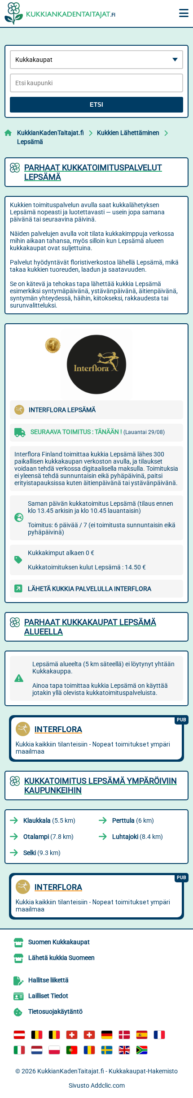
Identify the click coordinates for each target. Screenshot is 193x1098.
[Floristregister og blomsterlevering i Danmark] (124, 1034)
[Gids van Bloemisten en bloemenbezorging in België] (54, 1034)
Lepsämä (30, 141)
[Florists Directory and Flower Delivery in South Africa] (142, 1050)
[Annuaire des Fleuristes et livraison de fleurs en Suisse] (89, 1034)
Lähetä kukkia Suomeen (61, 957)
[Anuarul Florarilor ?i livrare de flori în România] (89, 1050)
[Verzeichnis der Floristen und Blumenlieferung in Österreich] (19, 1034)
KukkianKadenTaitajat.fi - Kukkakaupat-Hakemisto (107, 1071)
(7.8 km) (48, 836)
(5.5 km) (49, 820)
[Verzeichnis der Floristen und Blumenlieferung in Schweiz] (72, 1034)
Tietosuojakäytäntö (55, 1011)
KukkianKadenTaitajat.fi (50, 132)
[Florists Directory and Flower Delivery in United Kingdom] (124, 1050)
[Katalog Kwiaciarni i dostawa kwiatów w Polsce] (54, 1050)
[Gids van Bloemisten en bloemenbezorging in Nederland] (37, 1050)
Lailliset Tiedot (48, 995)
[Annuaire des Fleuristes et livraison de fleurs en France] (159, 1034)
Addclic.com (108, 1085)
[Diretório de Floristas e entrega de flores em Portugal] (72, 1050)
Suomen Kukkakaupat (59, 942)
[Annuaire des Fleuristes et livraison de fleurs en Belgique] (37, 1034)
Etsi (96, 104)
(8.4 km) (137, 836)
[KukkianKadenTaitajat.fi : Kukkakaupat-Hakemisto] (60, 13)
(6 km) (133, 820)
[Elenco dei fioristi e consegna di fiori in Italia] (19, 1050)
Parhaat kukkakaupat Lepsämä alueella (90, 626)
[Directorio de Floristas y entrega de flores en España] (142, 1034)
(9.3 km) (42, 852)
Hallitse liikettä (48, 980)
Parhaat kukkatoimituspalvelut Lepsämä (93, 172)
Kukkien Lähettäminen (128, 132)
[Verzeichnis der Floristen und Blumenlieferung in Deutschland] (107, 1034)
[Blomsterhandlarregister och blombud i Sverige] (107, 1050)
